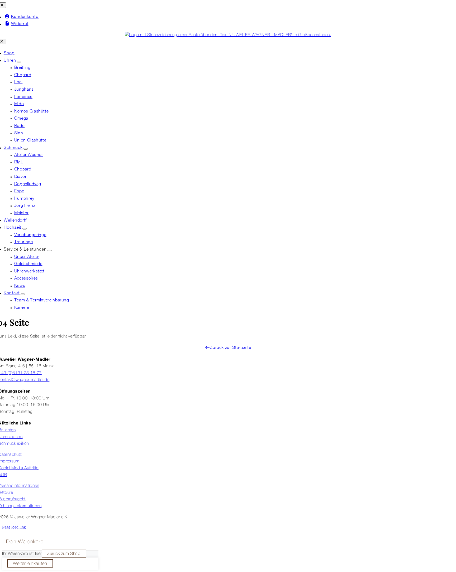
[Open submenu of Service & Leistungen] (50, 250)
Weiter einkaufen (30, 564)
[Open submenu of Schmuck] (25, 149)
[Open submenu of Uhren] (19, 61)
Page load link (14, 527)
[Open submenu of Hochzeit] (24, 228)
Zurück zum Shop (63, 554)
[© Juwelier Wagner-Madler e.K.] (228, 35)
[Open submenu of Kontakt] (23, 294)
